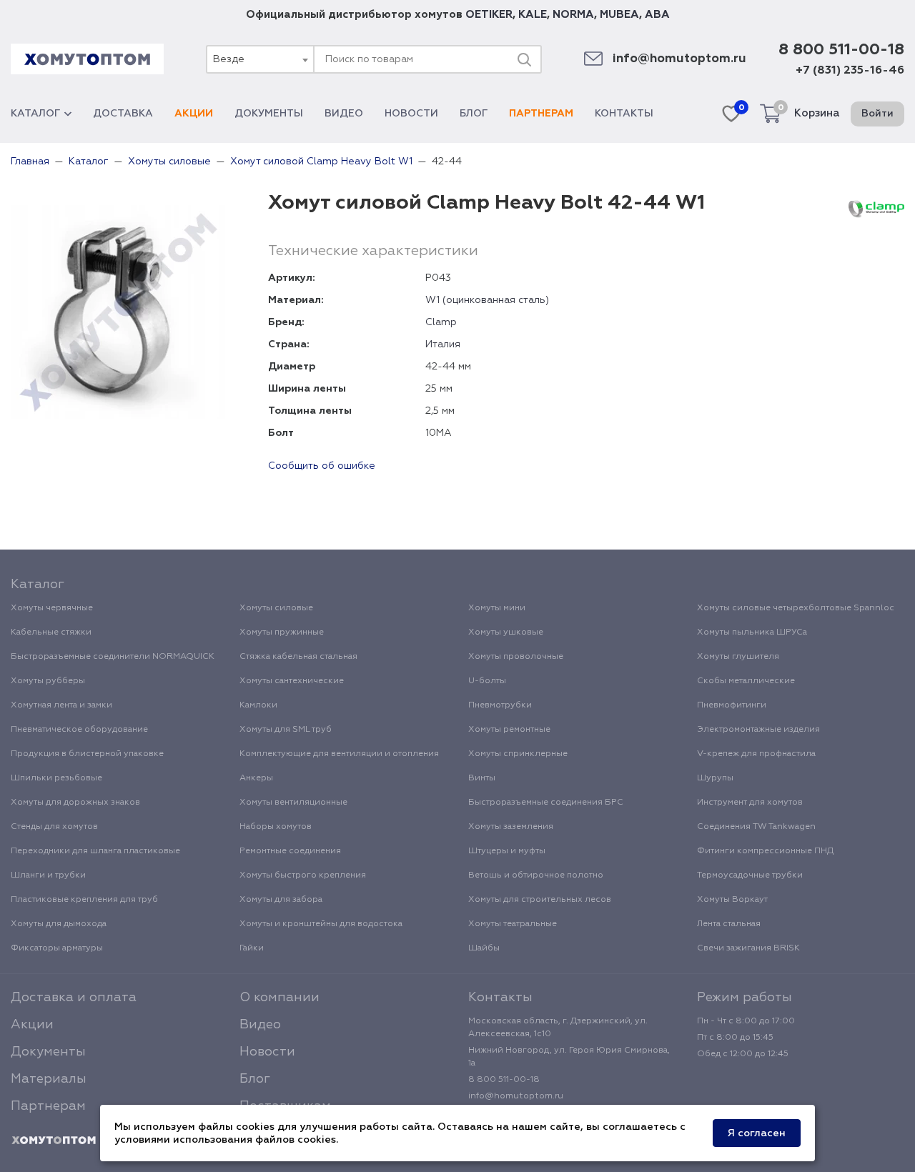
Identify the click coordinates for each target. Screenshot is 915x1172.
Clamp (441, 322)
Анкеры (256, 778)
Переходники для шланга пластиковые (95, 851)
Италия (442, 344)
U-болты (487, 681)
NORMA (573, 14)
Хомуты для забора (280, 899)
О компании (279, 997)
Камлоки (258, 705)
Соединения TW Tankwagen (756, 827)
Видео (344, 114)
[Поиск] (524, 59)
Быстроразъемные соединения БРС (545, 802)
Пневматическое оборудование (79, 729)
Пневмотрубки (500, 705)
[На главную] (54, 1140)
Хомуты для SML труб (285, 729)
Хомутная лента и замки (61, 705)
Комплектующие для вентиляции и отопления (339, 754)
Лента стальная (729, 924)
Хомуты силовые (276, 608)
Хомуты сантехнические (291, 681)
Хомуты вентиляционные (293, 802)
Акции (193, 114)
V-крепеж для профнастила (756, 754)
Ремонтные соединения (290, 851)
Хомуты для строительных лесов (539, 899)
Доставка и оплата (74, 997)
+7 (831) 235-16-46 (850, 70)
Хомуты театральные (512, 924)
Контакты (624, 114)
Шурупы (715, 778)
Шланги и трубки (48, 875)
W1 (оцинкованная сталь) (487, 300)
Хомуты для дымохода (59, 924)
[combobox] (259, 59)
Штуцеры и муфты (506, 851)
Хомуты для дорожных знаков (75, 802)
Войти (877, 114)
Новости (411, 114)
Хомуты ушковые (505, 632)
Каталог (35, 114)
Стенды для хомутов (54, 827)
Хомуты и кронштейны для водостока (320, 924)
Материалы (48, 1079)
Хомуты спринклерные (518, 754)
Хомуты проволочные (515, 656)
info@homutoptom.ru (679, 59)
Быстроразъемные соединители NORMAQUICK (112, 656)
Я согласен (757, 1133)
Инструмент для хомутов (750, 802)
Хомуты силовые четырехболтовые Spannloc (795, 608)
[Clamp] (876, 209)
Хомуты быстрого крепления (302, 875)
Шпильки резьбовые (56, 778)
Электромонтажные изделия (758, 729)
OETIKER (489, 14)
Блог (474, 114)
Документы (268, 114)
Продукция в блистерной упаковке (87, 754)
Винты (481, 778)
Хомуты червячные (52, 608)
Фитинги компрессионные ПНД (765, 851)
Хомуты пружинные (281, 632)
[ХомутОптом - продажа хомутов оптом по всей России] (87, 59)
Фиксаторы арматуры (57, 948)
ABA (657, 14)
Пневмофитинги (731, 705)
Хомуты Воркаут (732, 899)
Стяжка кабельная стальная (298, 656)
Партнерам (541, 114)
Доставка (123, 114)
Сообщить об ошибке (321, 466)
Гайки (251, 948)
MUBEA (619, 14)
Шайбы (484, 948)
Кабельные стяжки (51, 632)
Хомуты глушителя (738, 656)
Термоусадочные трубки (750, 875)
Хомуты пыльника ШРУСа (752, 632)
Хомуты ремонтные (509, 729)
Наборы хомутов (275, 827)
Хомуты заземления (510, 827)
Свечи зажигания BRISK (748, 948)
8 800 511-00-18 (841, 50)
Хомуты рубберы (48, 681)
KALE (532, 14)
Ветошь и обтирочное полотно (535, 875)
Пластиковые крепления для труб (84, 899)
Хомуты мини (496, 608)
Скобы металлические (746, 681)
